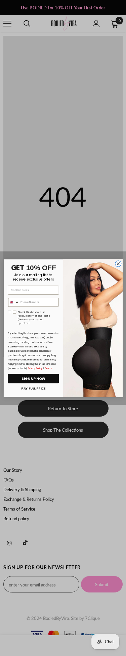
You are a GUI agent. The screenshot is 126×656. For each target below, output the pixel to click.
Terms (48, 367)
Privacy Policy (35, 367)
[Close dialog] (118, 263)
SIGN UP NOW (33, 378)
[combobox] (13, 302)
